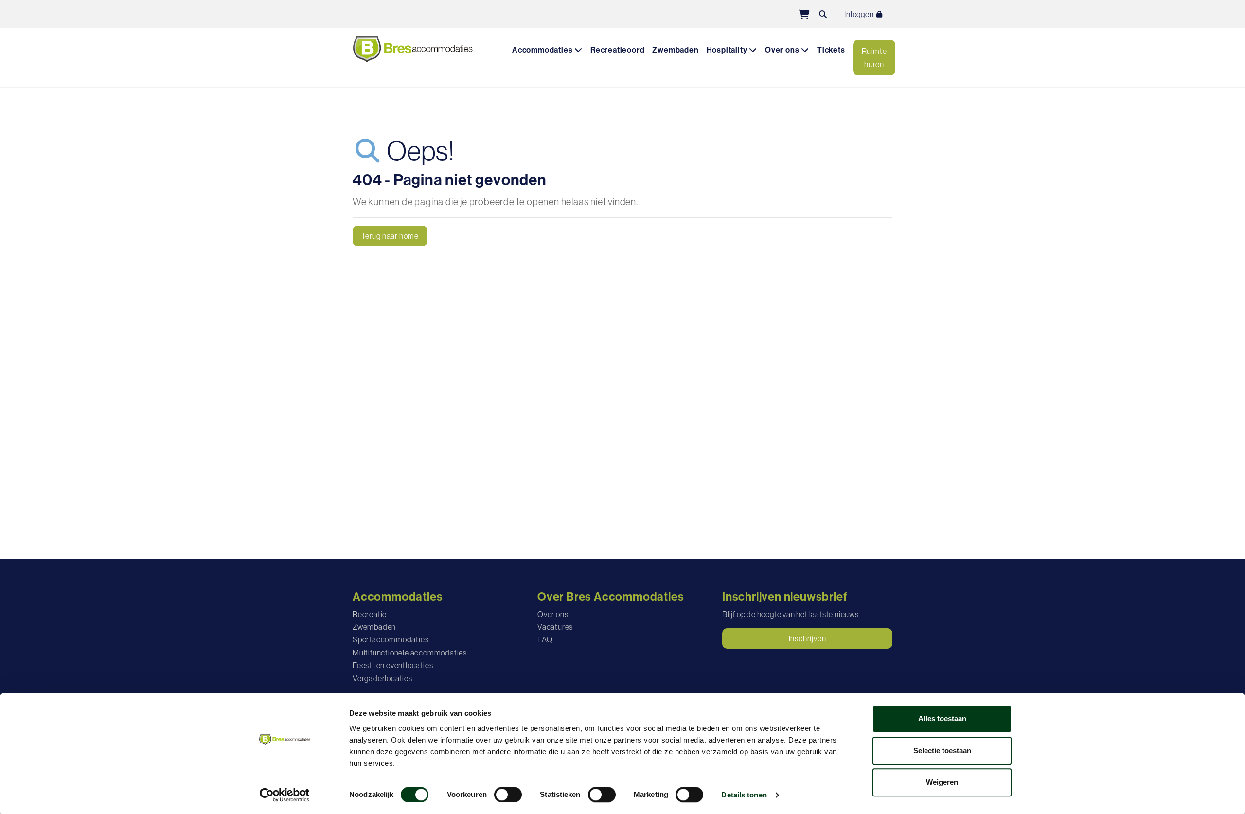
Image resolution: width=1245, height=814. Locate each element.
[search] (823, 14)
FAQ (544, 639)
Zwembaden (675, 49)
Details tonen (743, 795)
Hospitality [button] (728, 49)
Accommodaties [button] (543, 49)
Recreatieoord (617, 49)
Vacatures (555, 627)
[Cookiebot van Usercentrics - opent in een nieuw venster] (284, 795)
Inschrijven (807, 638)
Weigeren (942, 782)
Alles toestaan (942, 718)
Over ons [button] (783, 49)
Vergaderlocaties (382, 678)
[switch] (508, 794)
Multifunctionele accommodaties (410, 652)
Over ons (552, 614)
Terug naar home (390, 236)
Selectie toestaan (942, 750)
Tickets (831, 49)
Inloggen (859, 14)
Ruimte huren (874, 57)
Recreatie (370, 614)
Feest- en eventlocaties (393, 665)
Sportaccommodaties (390, 639)
